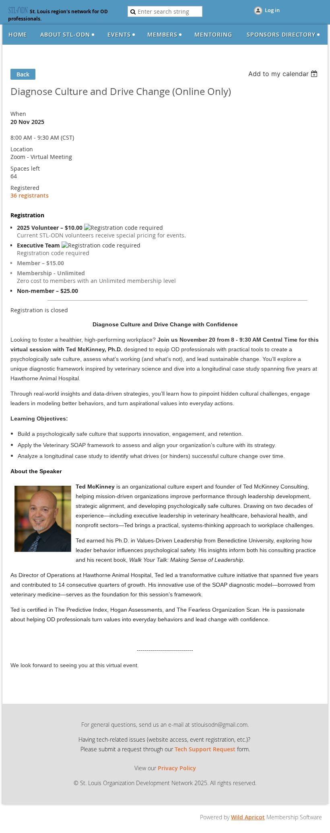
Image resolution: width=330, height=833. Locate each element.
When (18, 114)
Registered (24, 188)
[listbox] (284, 73)
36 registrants (29, 195)
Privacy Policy (177, 768)
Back (22, 74)
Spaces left (25, 168)
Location (21, 149)
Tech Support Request (205, 749)
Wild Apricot (248, 817)
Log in (272, 10)
